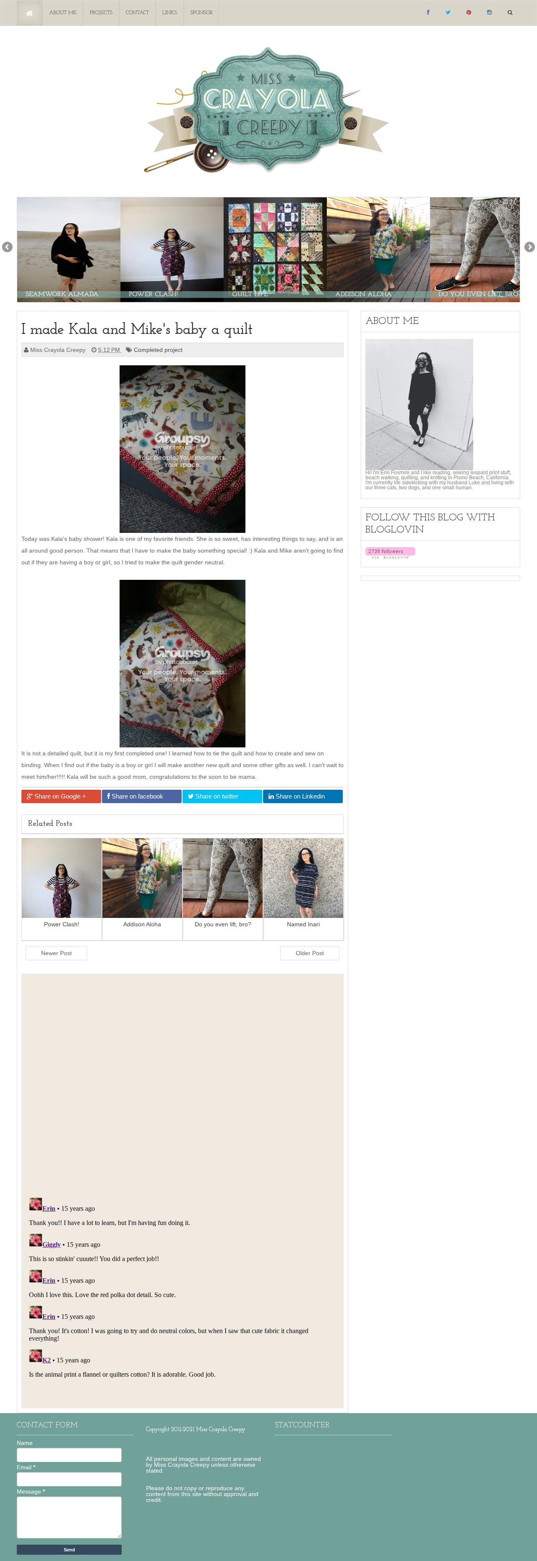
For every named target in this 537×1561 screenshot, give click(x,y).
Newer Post (56, 953)
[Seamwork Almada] (68, 249)
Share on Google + (59, 796)
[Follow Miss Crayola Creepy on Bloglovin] (390, 553)
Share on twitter (216, 796)
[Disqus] (182, 1083)
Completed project (159, 349)
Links (169, 13)
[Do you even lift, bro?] (481, 249)
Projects (101, 13)
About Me (62, 13)
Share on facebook (136, 796)
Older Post (310, 953)
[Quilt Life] (275, 249)
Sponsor (201, 13)
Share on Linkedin (299, 796)
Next (529, 247)
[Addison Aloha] (378, 249)
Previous (8, 247)
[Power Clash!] (172, 249)
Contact (137, 13)
